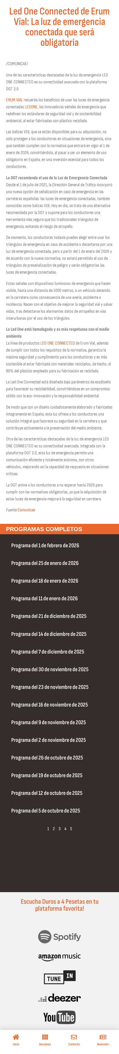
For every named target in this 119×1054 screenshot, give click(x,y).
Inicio (16, 1044)
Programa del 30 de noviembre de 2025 (49, 669)
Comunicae (26, 510)
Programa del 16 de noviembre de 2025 (49, 704)
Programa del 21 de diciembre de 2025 (48, 616)
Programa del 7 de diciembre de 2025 (47, 651)
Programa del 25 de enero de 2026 (45, 563)
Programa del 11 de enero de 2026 (44, 598)
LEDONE (31, 107)
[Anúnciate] (103, 1037)
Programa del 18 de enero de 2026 (44, 580)
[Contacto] (74, 1037)
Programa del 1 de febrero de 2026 (45, 545)
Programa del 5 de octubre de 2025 (45, 810)
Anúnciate (103, 1044)
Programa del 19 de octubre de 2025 (46, 775)
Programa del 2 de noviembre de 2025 (48, 740)
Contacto (74, 1044)
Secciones (45, 1044)
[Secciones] (45, 1037)
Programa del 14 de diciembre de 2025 (48, 634)
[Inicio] (16, 1037)
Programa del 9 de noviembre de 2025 (48, 722)
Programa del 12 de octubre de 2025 (46, 793)
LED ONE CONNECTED (57, 343)
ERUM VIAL (14, 100)
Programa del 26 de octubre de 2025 (47, 757)
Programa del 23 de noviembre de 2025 (49, 687)
